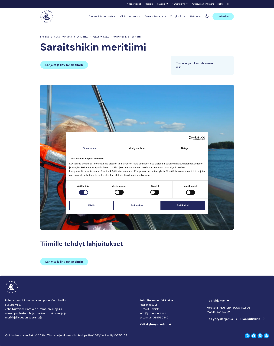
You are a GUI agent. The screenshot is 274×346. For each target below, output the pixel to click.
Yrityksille (176, 16)
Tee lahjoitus (216, 300)
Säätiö (193, 16)
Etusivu (44, 37)
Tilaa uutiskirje (250, 319)
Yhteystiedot (134, 3)
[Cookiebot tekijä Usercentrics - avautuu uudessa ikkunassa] (191, 138)
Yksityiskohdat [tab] (137, 148)
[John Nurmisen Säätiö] (46, 16)
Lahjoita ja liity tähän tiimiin (64, 65)
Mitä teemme (128, 16)
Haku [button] (220, 3)
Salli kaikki (183, 205)
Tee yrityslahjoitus (220, 319)
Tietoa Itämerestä (101, 16)
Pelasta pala (100, 37)
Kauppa (161, 3)
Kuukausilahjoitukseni (203, 3)
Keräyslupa (80, 335)
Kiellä (91, 205)
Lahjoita (223, 16)
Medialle (149, 3)
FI (228, 3)
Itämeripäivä (178, 3)
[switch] (119, 193)
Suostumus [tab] (89, 148)
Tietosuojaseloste (59, 335)
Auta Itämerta (153, 16)
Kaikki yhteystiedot (153, 324)
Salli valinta (137, 205)
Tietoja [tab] (184, 148)
